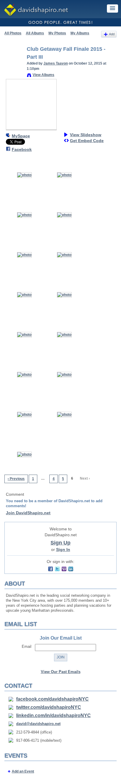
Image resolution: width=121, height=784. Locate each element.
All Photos (12, 33)
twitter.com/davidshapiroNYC (48, 707)
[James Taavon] (13, 62)
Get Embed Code (87, 140)
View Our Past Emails (60, 672)
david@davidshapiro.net (38, 723)
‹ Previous (16, 479)
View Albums (43, 75)
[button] (112, 8)
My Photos (57, 33)
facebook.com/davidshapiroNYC (52, 699)
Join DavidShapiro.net (28, 512)
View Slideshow (85, 134)
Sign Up (60, 543)
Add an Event (23, 771)
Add (112, 34)
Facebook (22, 149)
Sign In (63, 549)
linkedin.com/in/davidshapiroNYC (53, 715)
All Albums (35, 33)
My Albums (79, 33)
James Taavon (55, 63)
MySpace (21, 136)
